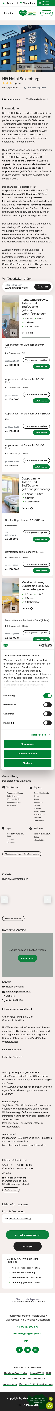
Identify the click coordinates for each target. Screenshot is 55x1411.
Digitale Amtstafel (15, 1372)
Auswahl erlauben (27, 753)
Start (18, 1299)
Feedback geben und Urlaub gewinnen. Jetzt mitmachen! (37, 1400)
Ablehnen (27, 763)
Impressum (10, 1384)
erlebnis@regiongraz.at (28, 1333)
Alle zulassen (27, 744)
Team (13, 1378)
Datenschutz (36, 1378)
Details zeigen (38, 734)
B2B (48, 1372)
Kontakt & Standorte (27, 1367)
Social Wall (37, 1372)
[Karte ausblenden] (51, 1399)
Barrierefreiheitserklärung (36, 1384)
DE (26, 1341)
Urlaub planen (32, 1299)
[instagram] (35, 1350)
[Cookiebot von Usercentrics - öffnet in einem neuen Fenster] (39, 645)
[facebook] (19, 1350)
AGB (23, 1378)
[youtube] (27, 1350)
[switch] (47, 704)
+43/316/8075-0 (27, 1326)
